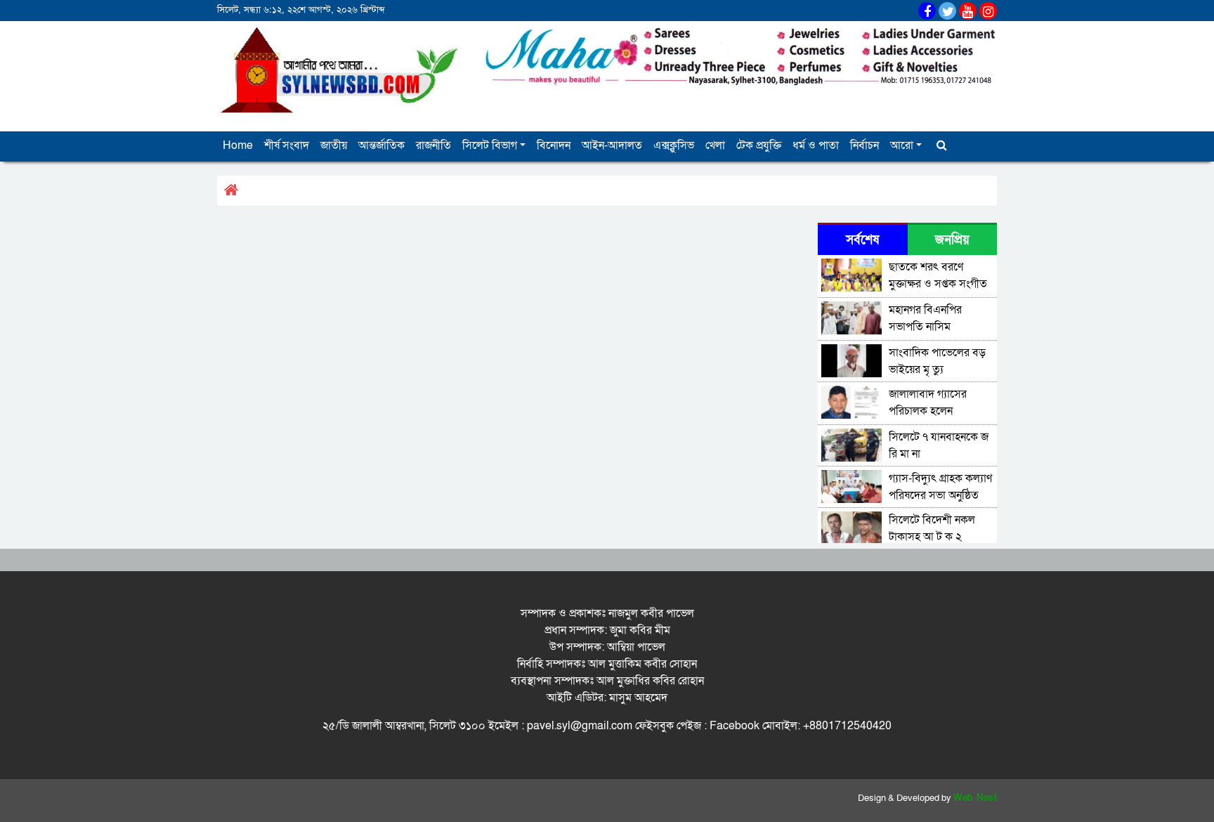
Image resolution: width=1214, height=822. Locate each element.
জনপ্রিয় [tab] (952, 240)
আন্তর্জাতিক (381, 145)
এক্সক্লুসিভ (673, 145)
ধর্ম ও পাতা (815, 145)
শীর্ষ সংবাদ (286, 145)
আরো (901, 145)
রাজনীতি (433, 145)
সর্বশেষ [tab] (862, 240)
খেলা (715, 145)
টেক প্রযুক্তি (758, 145)
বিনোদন (553, 145)
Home (238, 145)
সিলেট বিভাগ (489, 145)
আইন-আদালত (612, 145)
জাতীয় (333, 145)
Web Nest (975, 798)
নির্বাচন (864, 145)
